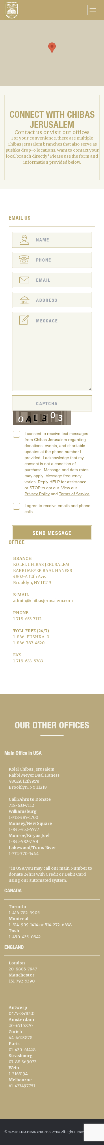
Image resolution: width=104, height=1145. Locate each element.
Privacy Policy (37, 494)
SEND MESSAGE (52, 533)
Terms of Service (74, 494)
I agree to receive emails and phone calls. (57, 508)
